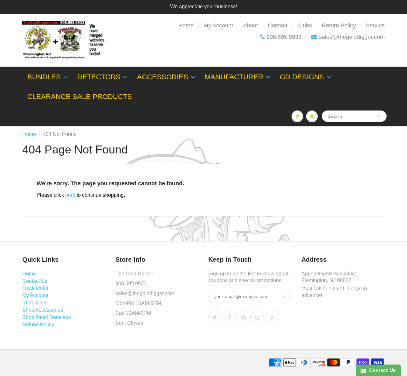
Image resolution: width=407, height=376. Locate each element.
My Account (218, 25)
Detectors (99, 77)
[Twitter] (214, 317)
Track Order (35, 288)
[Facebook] (229, 317)
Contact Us (34, 281)
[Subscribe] (284, 297)
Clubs (304, 25)
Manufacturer (234, 77)
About (250, 25)
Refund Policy (38, 324)
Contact (277, 25)
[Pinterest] (243, 317)
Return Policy (339, 25)
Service (375, 25)
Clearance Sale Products (79, 97)
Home (186, 25)
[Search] (379, 116)
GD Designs (302, 77)
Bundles (44, 77)
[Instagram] (257, 317)
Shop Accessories (42, 310)
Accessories (162, 77)
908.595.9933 (283, 37)
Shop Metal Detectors (46, 317)
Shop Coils (34, 302)
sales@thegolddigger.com (352, 37)
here (70, 195)
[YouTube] (272, 317)
